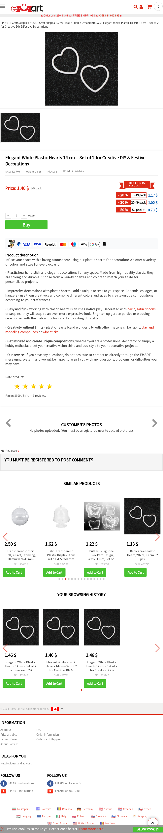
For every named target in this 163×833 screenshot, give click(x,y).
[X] (2, 828)
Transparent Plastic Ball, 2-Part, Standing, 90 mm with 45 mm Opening (21, 555)
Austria (108, 809)
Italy (63, 816)
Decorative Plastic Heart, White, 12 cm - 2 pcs (142, 555)
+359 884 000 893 (109, 15)
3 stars (34, 386)
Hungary (26, 816)
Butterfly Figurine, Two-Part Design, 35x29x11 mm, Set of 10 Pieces (102, 555)
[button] (59, 579)
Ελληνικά (46, 809)
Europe (46, 816)
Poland (81, 816)
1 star (17, 386)
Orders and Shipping (48, 739)
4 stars (42, 386)
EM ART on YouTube (20, 791)
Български (23, 809)
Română (67, 809)
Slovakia (101, 816)
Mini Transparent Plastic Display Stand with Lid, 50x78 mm (61, 555)
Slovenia (122, 816)
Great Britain (60, 823)
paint (131, 309)
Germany (87, 809)
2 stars (25, 386)
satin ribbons (146, 309)
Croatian (128, 809)
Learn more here (91, 828)
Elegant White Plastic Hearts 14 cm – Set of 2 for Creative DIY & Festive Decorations (20, 666)
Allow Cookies (148, 829)
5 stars (50, 386)
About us (6, 730)
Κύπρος (142, 816)
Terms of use (8, 739)
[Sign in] (141, 7)
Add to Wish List (76, 171)
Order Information (47, 734)
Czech (147, 809)
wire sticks (50, 332)
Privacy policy (8, 734)
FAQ (38, 730)
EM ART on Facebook (21, 783)
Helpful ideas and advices (16, 763)
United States (86, 823)
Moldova (110, 823)
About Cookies (9, 744)
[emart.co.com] (27, 7)
